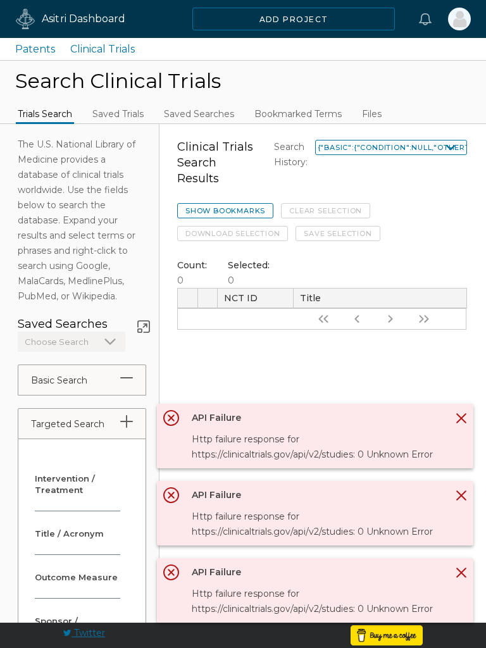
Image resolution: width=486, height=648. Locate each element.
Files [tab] (372, 114)
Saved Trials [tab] (118, 114)
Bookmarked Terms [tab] (298, 114)
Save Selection (337, 233)
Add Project (293, 19)
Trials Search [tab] (45, 114)
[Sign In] (459, 19)
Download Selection (232, 233)
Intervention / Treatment (65, 484)
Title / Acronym (69, 533)
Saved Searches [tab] (199, 114)
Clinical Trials (102, 49)
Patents (35, 49)
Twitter (88, 633)
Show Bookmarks (225, 210)
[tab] (126, 377)
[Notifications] (425, 19)
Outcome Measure (76, 577)
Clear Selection (325, 210)
